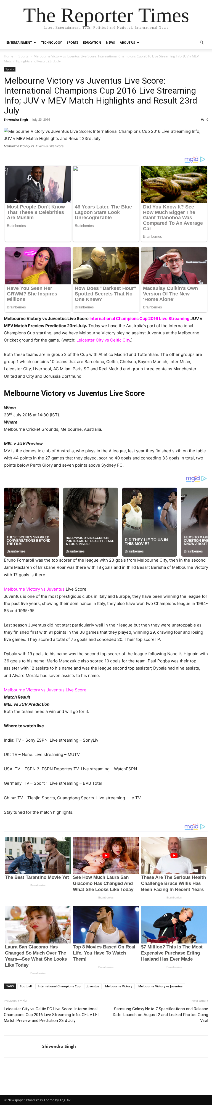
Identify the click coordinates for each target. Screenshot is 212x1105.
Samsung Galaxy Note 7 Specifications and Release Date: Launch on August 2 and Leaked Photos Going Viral (160, 1014)
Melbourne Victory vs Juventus (160, 986)
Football (26, 986)
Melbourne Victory (118, 986)
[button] (201, 42)
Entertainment (19, 42)
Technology (51, 42)
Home (8, 56)
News (110, 42)
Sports (72, 42)
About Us (127, 42)
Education (92, 42)
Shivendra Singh (16, 119)
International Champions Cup (59, 986)
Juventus (93, 986)
